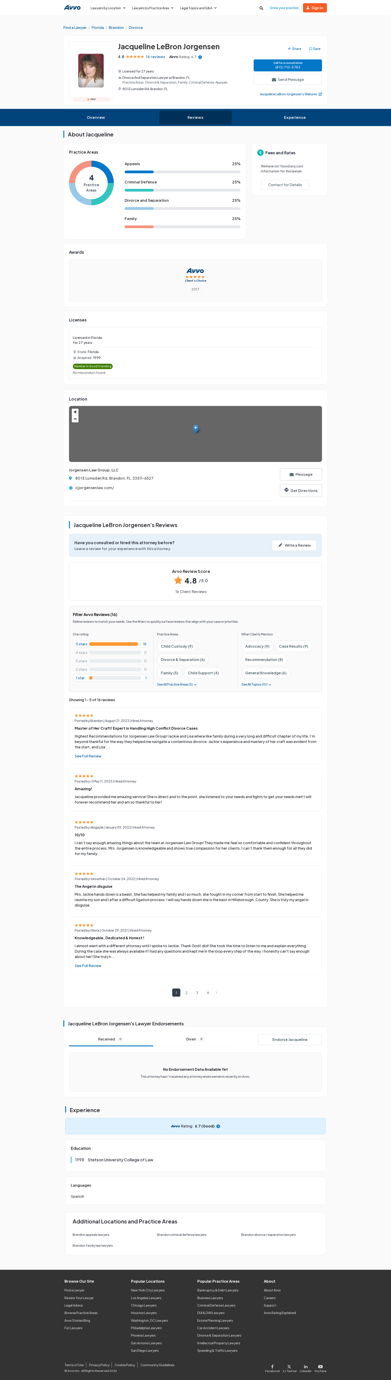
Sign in (317, 7)
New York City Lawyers (148, 1290)
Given (194, 1039)
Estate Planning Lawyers (215, 1320)
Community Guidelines (157, 1365)
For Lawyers (73, 1328)
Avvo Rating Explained (280, 1313)
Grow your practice (284, 8)
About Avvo (272, 1290)
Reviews (195, 117)
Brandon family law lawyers (93, 1245)
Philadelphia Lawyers (146, 1328)
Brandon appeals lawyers (91, 1234)
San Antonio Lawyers (146, 1343)
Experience (295, 117)
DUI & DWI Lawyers (211, 1313)
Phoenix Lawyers (143, 1335)
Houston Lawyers (144, 1313)
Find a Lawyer (74, 1290)
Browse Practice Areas (81, 1313)
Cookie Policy (125, 1365)
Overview (96, 117)
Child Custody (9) (177, 646)
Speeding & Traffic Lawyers (217, 1350)
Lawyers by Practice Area (150, 8)
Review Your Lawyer (79, 1298)
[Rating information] (200, 57)
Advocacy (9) (257, 646)
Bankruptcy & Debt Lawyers (217, 1290)
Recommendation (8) (264, 659)
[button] (195, 429)
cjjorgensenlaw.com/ (94, 487)
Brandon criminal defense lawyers (182, 1234)
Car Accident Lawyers (213, 1328)
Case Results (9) (293, 646)
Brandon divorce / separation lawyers (268, 1234)
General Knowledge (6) (265, 672)
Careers (270, 1298)
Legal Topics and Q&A (196, 8)
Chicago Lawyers (144, 1305)
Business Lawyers (210, 1298)
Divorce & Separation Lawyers (219, 1335)
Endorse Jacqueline (290, 1039)
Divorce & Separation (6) (183, 659)
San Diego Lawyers (145, 1350)
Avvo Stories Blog (77, 1320)
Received (110, 1039)
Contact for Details (285, 184)
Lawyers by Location (106, 8)
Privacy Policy (99, 1365)
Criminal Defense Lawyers (216, 1305)
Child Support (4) (203, 672)
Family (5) (169, 672)
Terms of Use (74, 1365)
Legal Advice (73, 1305)
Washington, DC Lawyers (149, 1320)
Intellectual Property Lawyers (218, 1343)
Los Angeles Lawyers (146, 1298)
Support (270, 1305)
